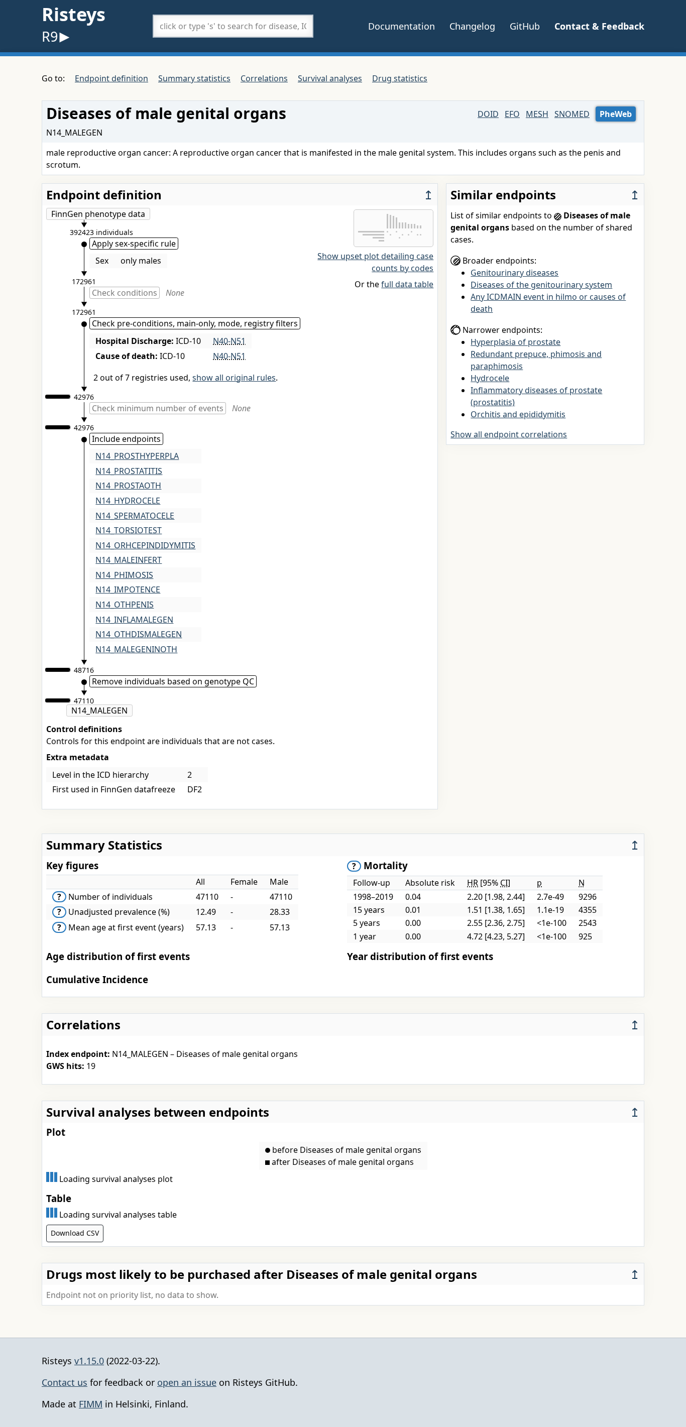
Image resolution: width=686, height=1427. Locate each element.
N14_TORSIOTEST (128, 530)
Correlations (264, 78)
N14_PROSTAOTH (128, 485)
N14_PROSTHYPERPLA (137, 455)
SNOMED (572, 114)
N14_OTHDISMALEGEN (138, 634)
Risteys (73, 14)
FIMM (90, 1404)
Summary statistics (194, 78)
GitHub (525, 26)
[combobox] (233, 26)
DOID (488, 114)
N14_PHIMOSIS (124, 574)
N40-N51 (229, 340)
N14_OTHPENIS (124, 604)
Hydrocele (490, 378)
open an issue (186, 1382)
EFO (512, 114)
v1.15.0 (89, 1361)
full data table (407, 284)
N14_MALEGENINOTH (136, 649)
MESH (537, 114)
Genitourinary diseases (514, 272)
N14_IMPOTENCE (127, 589)
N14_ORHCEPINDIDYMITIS (145, 545)
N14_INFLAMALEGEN (134, 619)
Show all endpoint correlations (508, 434)
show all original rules (234, 377)
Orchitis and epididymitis (518, 414)
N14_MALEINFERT (128, 559)
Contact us (64, 1382)
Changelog (472, 26)
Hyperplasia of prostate (515, 341)
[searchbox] (233, 26)
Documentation (401, 26)
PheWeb (616, 114)
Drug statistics (399, 78)
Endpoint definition (111, 78)
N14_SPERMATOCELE (134, 515)
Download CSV (75, 1233)
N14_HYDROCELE (127, 500)
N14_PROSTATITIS (128, 471)
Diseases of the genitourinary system (541, 284)
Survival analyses (330, 78)
